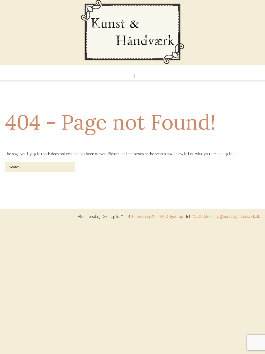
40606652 (201, 216)
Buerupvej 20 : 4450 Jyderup (157, 216)
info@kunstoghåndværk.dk (236, 216)
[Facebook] (132, 69)
